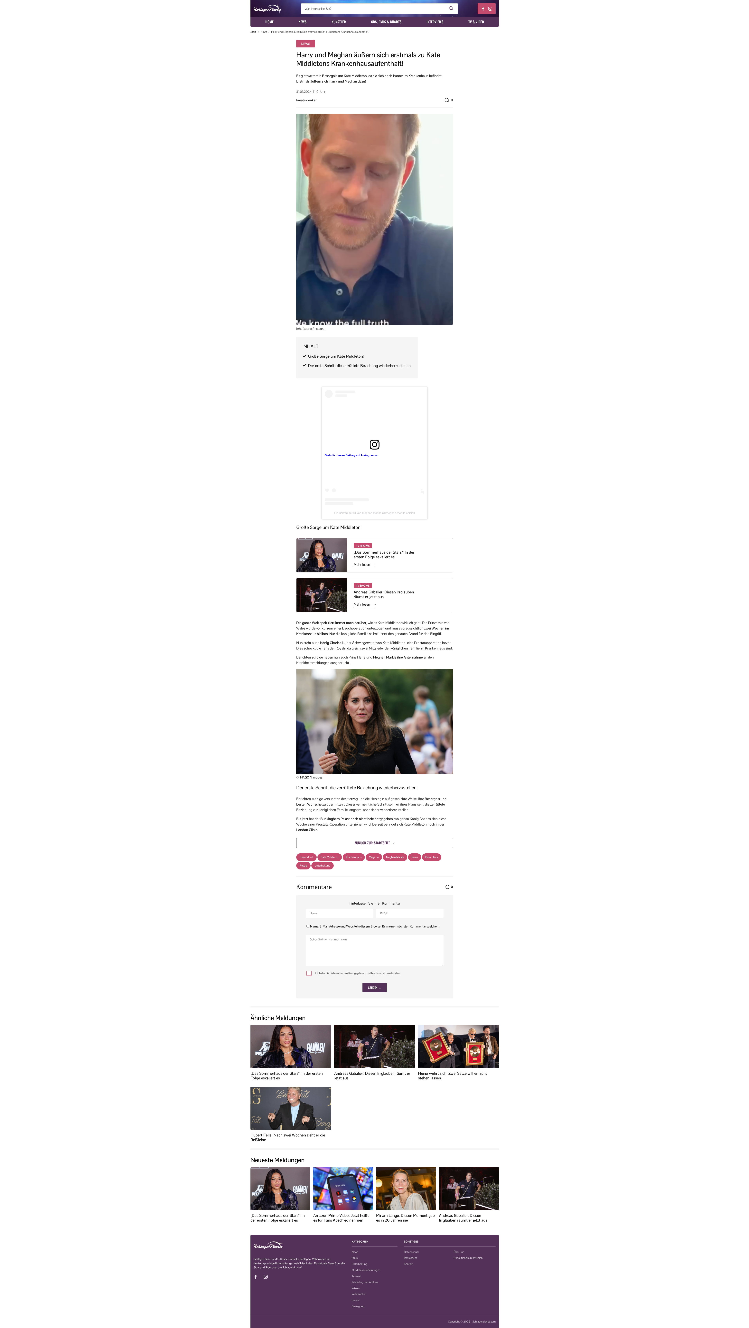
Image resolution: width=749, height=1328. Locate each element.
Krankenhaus (353, 857)
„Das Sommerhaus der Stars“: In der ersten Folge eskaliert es (384, 555)
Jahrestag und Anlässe (365, 1282)
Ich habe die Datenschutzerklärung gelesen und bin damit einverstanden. (357, 973)
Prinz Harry (431, 857)
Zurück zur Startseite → (375, 842)
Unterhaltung (322, 865)
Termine (356, 1276)
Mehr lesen (362, 564)
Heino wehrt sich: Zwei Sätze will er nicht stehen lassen (452, 1075)
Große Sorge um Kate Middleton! (336, 356)
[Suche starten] (451, 8)
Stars (355, 1258)
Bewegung (358, 1306)
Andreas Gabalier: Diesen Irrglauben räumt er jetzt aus (384, 594)
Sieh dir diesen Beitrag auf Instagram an (352, 455)
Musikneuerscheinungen (366, 1270)
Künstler (339, 21)
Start (253, 32)
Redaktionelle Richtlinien (468, 1258)
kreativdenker (306, 100)
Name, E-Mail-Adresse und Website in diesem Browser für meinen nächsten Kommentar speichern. (375, 926)
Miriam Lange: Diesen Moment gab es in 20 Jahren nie (405, 1218)
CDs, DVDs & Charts (386, 21)
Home (269, 21)
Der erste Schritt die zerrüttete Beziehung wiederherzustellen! (359, 365)
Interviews (434, 21)
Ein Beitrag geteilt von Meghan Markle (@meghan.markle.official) (374, 512)
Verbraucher (359, 1294)
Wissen (356, 1288)
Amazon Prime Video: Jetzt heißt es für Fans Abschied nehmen (341, 1218)
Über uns (459, 1252)
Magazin (374, 857)
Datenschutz (411, 1252)
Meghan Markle (395, 857)
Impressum (410, 1258)
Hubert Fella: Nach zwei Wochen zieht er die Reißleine (287, 1137)
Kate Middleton (330, 857)
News (302, 21)
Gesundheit (306, 857)
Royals (303, 865)
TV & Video (476, 21)
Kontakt (408, 1264)
